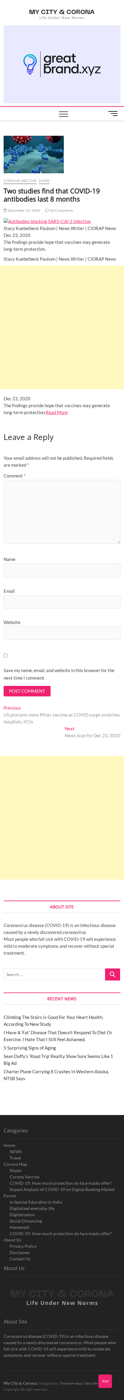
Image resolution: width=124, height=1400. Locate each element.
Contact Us (20, 1258)
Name (9, 559)
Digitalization (22, 1214)
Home (9, 1145)
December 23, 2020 (23, 210)
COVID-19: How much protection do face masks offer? (61, 1183)
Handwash (19, 1227)
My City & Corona (20, 1383)
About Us (12, 1239)
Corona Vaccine (24, 1176)
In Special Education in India (36, 1202)
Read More (57, 412)
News (44, 180)
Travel (15, 1157)
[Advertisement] (62, 327)
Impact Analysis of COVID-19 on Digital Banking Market (62, 1189)
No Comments (61, 210)
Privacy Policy (23, 1246)
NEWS (16, 1151)
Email (9, 591)
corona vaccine (20, 180)
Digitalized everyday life (32, 1208)
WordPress (94, 1383)
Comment (15, 475)
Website (12, 622)
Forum (10, 1195)
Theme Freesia (71, 1383)
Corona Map (15, 1164)
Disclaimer (20, 1252)
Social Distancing (26, 1220)
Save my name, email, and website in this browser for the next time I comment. (59, 674)
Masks (15, 1170)
